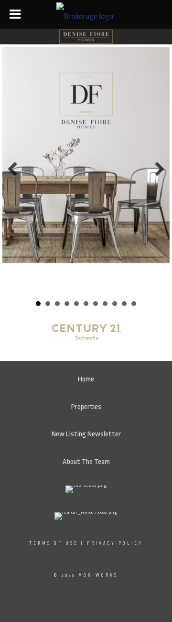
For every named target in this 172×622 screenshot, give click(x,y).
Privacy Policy (115, 543)
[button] (12, 169)
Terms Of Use (53, 543)
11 (133, 303)
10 (124, 303)
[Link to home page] (86, 14)
